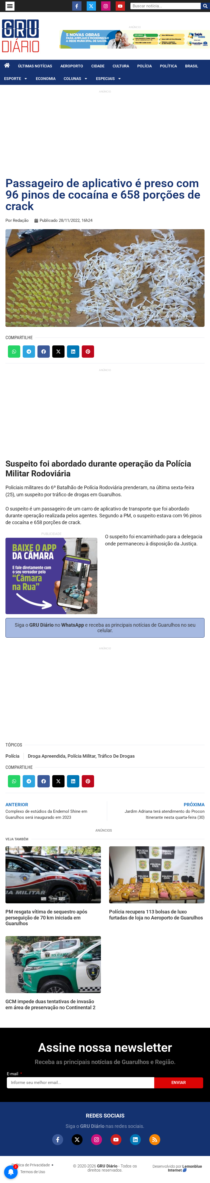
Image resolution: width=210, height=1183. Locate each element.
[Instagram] (105, 6)
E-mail (13, 1073)
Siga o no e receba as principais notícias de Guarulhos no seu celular (105, 627)
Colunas (72, 78)
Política (168, 66)
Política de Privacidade (30, 1165)
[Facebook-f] (76, 6)
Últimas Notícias (35, 66)
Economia (46, 78)
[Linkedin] (135, 1139)
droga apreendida (46, 756)
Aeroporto (71, 66)
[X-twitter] (91, 6)
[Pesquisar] (205, 6)
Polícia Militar (81, 756)
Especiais (105, 78)
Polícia (144, 66)
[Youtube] (120, 6)
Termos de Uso (32, 1172)
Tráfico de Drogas (116, 756)
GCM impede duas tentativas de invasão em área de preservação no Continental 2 (50, 1004)
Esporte (12, 78)
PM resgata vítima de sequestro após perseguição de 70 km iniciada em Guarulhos (46, 917)
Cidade (97, 66)
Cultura (121, 66)
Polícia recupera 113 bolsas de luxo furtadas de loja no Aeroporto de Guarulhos (156, 915)
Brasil (191, 66)
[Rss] (154, 1139)
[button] (9, 6)
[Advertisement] (105, 134)
